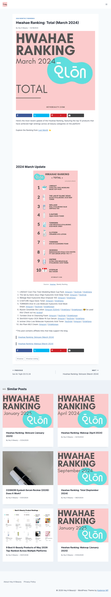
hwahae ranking (32, 359)
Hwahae (53, 284)
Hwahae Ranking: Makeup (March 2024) (35, 344)
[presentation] (28, 411)
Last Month (43, 130)
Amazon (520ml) (52, 310)
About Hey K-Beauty (12, 582)
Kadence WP (102, 590)
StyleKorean (49, 307)
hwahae (20, 359)
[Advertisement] (28, 147)
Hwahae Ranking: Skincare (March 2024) (36, 337)
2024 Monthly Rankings (25, 18)
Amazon (68, 292)
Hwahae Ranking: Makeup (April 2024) (81, 433)
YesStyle (77, 292)
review (39, 312)
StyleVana (87, 292)
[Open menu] (106, 4)
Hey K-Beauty (23, 28)
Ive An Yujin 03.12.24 (21, 372)
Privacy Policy (30, 582)
